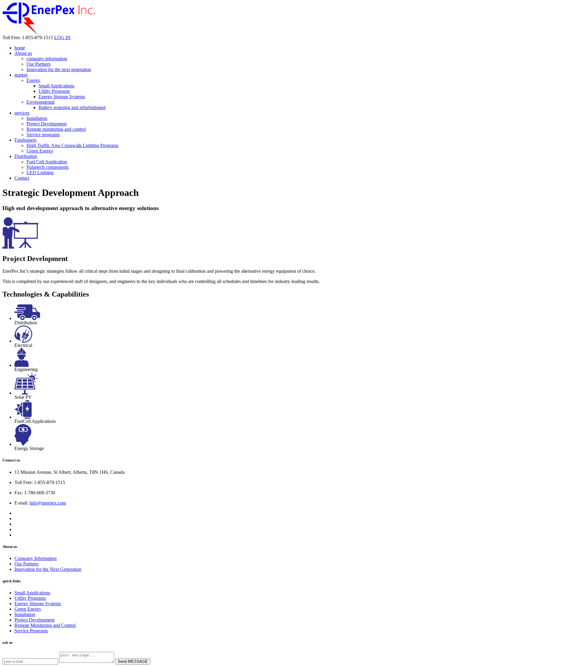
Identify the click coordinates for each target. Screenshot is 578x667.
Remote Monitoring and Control (45, 625)
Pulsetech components (47, 167)
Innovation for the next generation (58, 69)
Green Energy (39, 150)
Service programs (43, 134)
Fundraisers (25, 140)
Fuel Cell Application (46, 161)
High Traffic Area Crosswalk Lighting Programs (72, 145)
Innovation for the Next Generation (47, 569)
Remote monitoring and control (56, 129)
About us (23, 53)
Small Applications (56, 85)
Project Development (46, 123)
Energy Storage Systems (62, 96)
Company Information (35, 558)
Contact (21, 178)
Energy (33, 80)
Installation (36, 118)
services (22, 112)
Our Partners (38, 64)
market (20, 74)
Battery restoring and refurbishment (72, 107)
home (19, 47)
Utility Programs (54, 91)
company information (46, 58)
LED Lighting (40, 172)
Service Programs (31, 630)
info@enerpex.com (48, 502)
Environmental (40, 102)
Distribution (25, 156)
